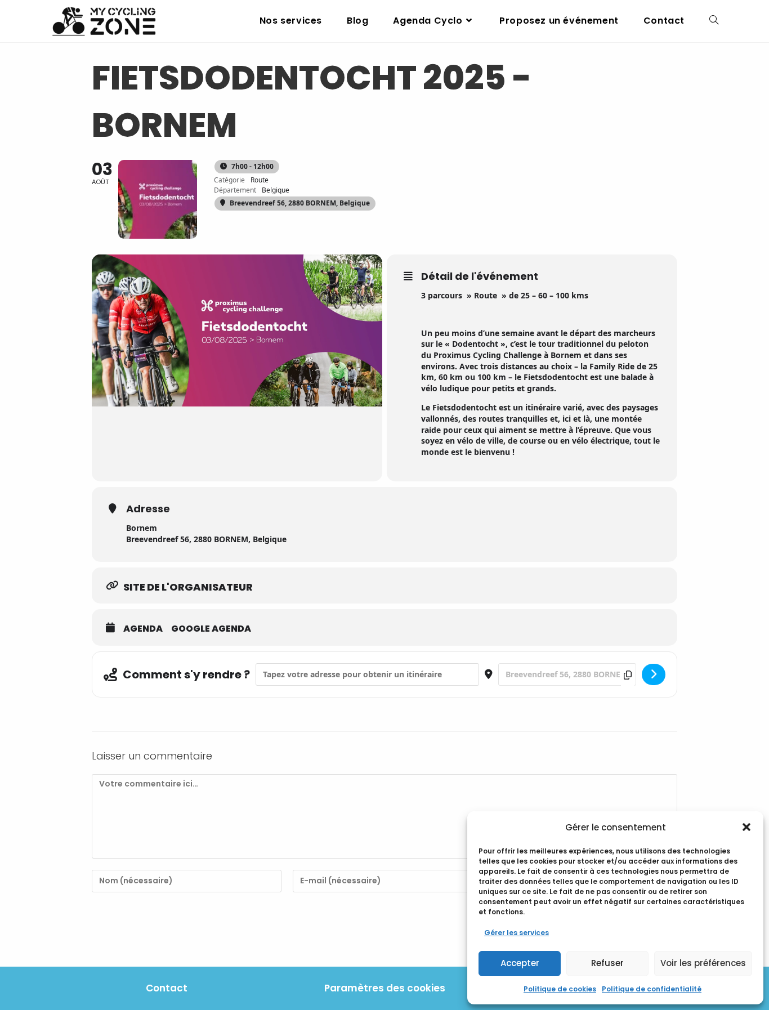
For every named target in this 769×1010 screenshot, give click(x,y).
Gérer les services (516, 932)
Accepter (519, 963)
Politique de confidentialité (651, 989)
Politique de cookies (560, 989)
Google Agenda (211, 628)
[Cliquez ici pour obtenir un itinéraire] (653, 674)
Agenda (143, 628)
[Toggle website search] (714, 21)
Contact (166, 988)
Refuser (607, 963)
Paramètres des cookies (384, 988)
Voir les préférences (703, 963)
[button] (746, 827)
